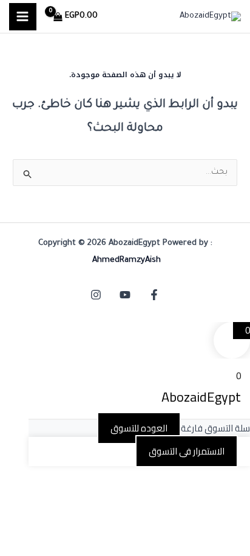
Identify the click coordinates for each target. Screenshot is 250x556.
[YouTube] (125, 294)
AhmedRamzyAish (126, 260)
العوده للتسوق (138, 428)
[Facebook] (154, 294)
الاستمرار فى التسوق (187, 451)
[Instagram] (95, 294)
